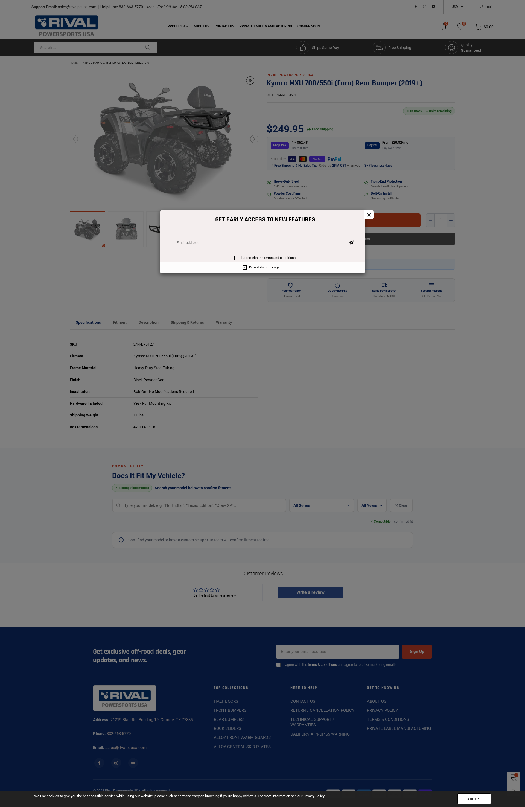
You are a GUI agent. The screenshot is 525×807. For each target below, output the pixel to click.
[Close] (369, 214)
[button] (351, 243)
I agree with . (268, 258)
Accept (474, 799)
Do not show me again (265, 267)
